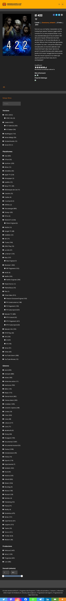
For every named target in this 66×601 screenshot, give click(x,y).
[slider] (3, 576)
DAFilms (8, 205)
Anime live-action (11, 381)
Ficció (8, 472)
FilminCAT (10, 220)
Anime (8, 378)
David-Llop (34, 595)
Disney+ (9, 212)
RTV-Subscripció (13, 325)
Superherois (10, 521)
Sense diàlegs (10, 137)
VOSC (9, 115)
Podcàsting (10, 502)
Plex (7, 291)
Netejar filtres (7, 98)
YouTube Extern (12, 355)
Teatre (8, 528)
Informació (60, 590)
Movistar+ (10, 265)
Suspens (9, 525)
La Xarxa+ (10, 254)
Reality (8, 509)
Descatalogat (11, 208)
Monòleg (8, 487)
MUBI (7, 273)
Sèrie (8, 554)
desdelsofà (9, 430)
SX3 (7, 337)
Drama (9, 449)
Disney (8, 434)
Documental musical (12, 445)
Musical (9, 494)
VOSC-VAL (10, 118)
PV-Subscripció (13, 310)
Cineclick (9, 193)
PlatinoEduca (10, 288)
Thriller (9, 536)
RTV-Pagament (13, 321)
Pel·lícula (10, 550)
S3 (8, 340)
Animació (9, 374)
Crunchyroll (9, 201)
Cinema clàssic (11, 400)
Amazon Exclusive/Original (16, 298)
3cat (8, 156)
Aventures (45, 23)
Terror (9, 532)
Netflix (8, 276)
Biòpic (8, 393)
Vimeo (8, 352)
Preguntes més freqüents (27, 590)
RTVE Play (9, 333)
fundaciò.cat (17, 593)
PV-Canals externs (14, 302)
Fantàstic (9, 468)
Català (9, 122)
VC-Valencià (11, 126)
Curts (8, 427)
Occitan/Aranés (11, 141)
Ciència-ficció (10, 396)
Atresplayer (9, 178)
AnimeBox (9, 171)
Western (9, 540)
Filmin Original (12, 223)
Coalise (8, 197)
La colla (8, 250)
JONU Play (9, 246)
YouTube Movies (11, 359)
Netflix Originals (13, 280)
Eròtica (8, 457)
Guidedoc (9, 235)
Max (8, 257)
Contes (8, 412)
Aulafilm (9, 182)
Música (9, 491)
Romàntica (10, 513)
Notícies (8, 498)
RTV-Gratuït (11, 317)
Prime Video (10, 295)
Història (9, 476)
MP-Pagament (12, 268)
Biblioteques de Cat (12, 190)
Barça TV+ (9, 186)
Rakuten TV (10, 314)
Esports (9, 460)
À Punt (8, 159)
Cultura (9, 423)
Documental (11, 442)
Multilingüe (10, 134)
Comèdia (10, 404)
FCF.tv (7, 216)
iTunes (9, 242)
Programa (10, 558)
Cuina (8, 419)
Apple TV (9, 175)
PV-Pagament (12, 306)
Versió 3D (9, 145)
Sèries (8, 517)
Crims (8, 415)
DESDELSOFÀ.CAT (13, 590)
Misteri (9, 483)
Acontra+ (9, 163)
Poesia (8, 506)
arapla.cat (33, 593)
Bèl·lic (8, 389)
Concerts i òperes (12, 408)
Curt (8, 562)
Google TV (9, 231)
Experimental (10, 464)
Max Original (11, 261)
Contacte (53, 590)
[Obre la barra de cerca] (59, 4)
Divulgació (10, 438)
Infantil (52, 23)
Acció (8, 370)
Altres (8, 167)
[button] (54, 15)
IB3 (7, 239)
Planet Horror (10, 284)
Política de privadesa (43, 590)
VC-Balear (11, 129)
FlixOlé (8, 227)
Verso (8, 348)
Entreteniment (11, 453)
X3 (8, 344)
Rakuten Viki (10, 329)
